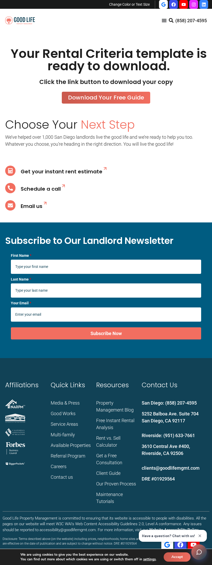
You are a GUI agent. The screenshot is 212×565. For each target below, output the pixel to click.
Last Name (21, 279)
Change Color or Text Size (129, 4)
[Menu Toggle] (164, 20)
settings (149, 559)
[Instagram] (193, 4)
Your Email (21, 303)
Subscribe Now (106, 333)
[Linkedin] (203, 4)
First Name (21, 255)
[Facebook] (173, 4)
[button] (171, 20)
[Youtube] (183, 4)
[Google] (163, 4)
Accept (177, 556)
